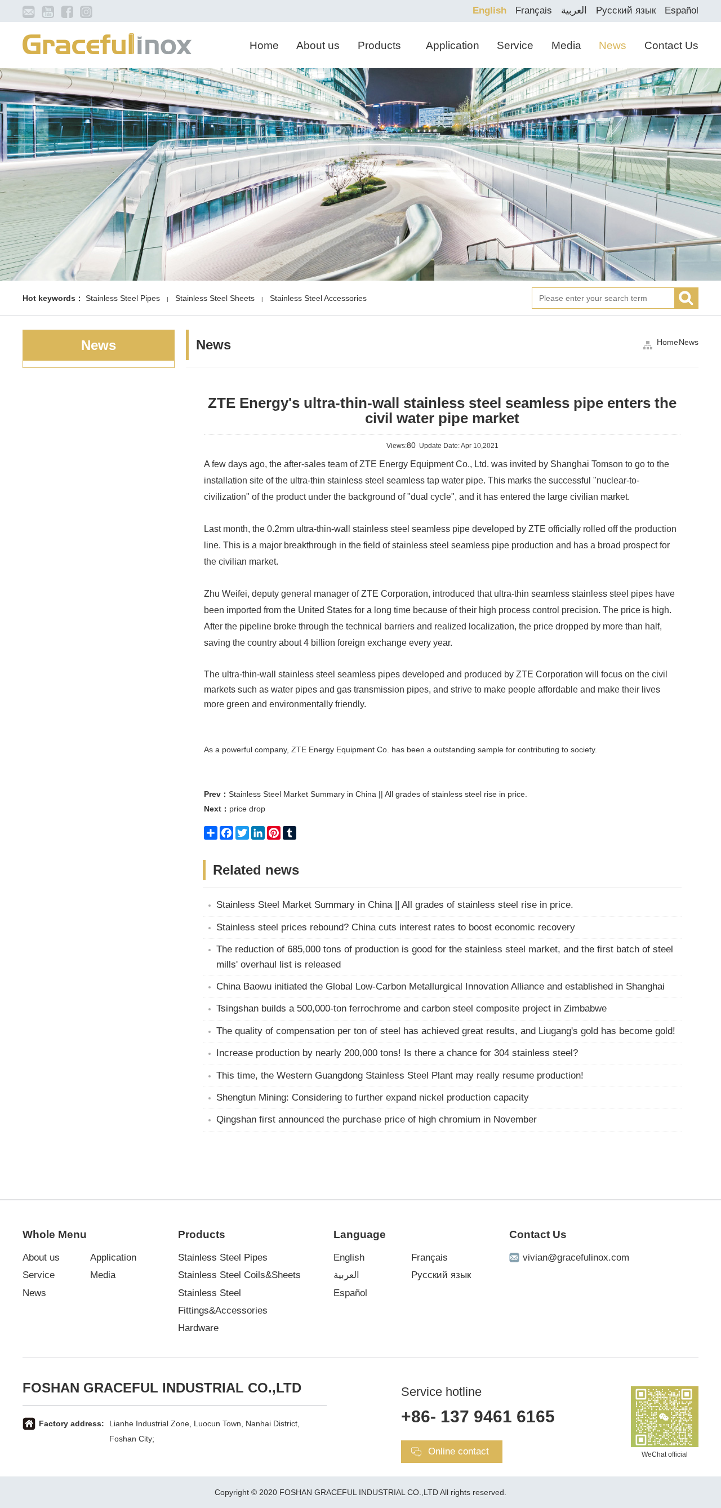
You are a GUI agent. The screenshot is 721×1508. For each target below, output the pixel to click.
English (489, 10)
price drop (234, 808)
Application (452, 45)
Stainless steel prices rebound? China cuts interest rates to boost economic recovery (395, 927)
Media (566, 45)
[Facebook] (67, 11)
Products (379, 45)
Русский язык (626, 10)
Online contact (458, 1451)
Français (533, 10)
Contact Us (671, 45)
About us (318, 45)
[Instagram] (86, 11)
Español (681, 10)
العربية (574, 10)
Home (264, 45)
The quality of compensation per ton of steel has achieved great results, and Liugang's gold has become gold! (445, 1031)
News (612, 45)
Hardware (198, 1328)
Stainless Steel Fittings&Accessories (223, 1302)
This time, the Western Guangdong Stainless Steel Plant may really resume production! (400, 1075)
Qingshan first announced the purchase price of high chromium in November (376, 1119)
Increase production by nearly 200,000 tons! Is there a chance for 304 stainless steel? (397, 1053)
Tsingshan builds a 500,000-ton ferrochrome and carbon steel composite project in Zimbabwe (411, 1008)
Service (515, 45)
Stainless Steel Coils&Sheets (239, 1275)
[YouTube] (48, 11)
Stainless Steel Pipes (223, 1257)
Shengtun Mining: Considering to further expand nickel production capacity (372, 1097)
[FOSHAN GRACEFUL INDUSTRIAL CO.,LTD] (107, 43)
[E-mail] (29, 11)
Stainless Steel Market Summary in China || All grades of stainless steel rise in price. (365, 794)
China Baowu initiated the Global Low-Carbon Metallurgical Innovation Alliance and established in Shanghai (440, 986)
